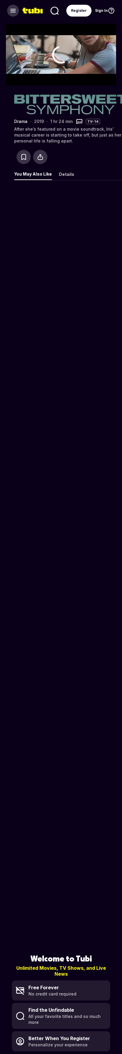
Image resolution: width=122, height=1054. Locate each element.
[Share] (40, 157)
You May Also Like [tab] (33, 173)
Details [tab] (66, 174)
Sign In (101, 10)
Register (79, 10)
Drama (21, 121)
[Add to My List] (24, 157)
